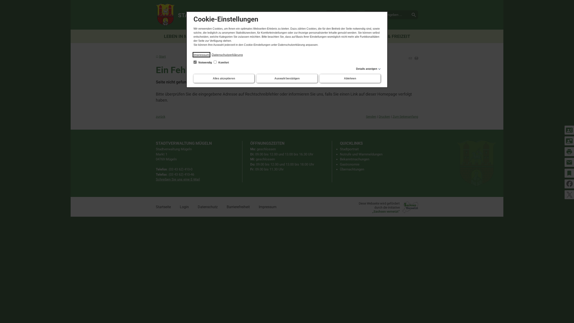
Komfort (223, 62)
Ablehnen (350, 78)
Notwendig (205, 62)
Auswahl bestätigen (287, 78)
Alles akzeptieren (224, 78)
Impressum (201, 55)
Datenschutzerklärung (227, 55)
